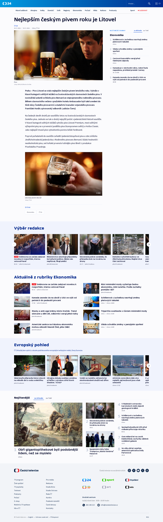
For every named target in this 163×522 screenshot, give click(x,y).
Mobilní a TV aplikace (22, 505)
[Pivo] (58, 55)
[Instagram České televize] (129, 470)
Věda (95, 10)
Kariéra (49, 497)
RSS (147, 517)
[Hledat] (149, 3)
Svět (58, 10)
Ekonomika (77, 10)
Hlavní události (21, 10)
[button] (63, 174)
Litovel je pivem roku (32, 198)
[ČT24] (7, 3)
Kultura (103, 10)
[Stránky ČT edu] (129, 487)
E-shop (17, 501)
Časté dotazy (51, 505)
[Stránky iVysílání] (131, 480)
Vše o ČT (17, 508)
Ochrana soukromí (42, 517)
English (30, 517)
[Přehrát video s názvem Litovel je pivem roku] (64, 174)
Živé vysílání (18, 483)
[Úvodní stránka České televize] (26, 470)
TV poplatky (18, 487)
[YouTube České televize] (138, 470)
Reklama (49, 483)
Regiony (67, 10)
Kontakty (49, 508)
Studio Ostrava (51, 490)
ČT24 (16, 26)
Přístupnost (54, 517)
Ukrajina (33, 10)
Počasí (87, 10)
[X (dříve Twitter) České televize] (142, 470)
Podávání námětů (52, 501)
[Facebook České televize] (134, 470)
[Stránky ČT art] (106, 487)
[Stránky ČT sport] (108, 480)
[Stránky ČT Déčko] (86, 487)
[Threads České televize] (147, 470)
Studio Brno (50, 487)
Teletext (17, 490)
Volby (42, 10)
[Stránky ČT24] (86, 480)
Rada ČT (49, 494)
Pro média (50, 480)
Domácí (51, 10)
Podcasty (113, 10)
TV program (18, 480)
